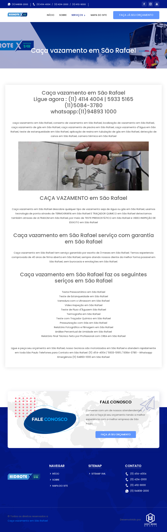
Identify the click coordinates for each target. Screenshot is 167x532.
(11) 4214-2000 (61, 4)
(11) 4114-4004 (43, 4)
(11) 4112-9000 (79, 4)
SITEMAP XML (98, 473)
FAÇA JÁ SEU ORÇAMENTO (136, 15)
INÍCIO (50, 15)
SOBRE (63, 15)
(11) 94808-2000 (20, 4)
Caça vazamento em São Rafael (28, 520)
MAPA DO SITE (99, 15)
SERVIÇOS (77, 15)
